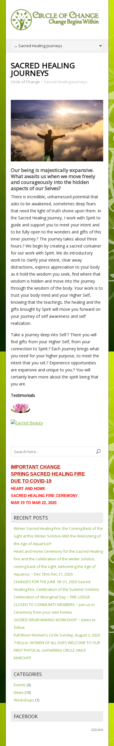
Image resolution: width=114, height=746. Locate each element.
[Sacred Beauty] (27, 423)
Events (20, 684)
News (19, 692)
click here (97, 729)
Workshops (24, 700)
